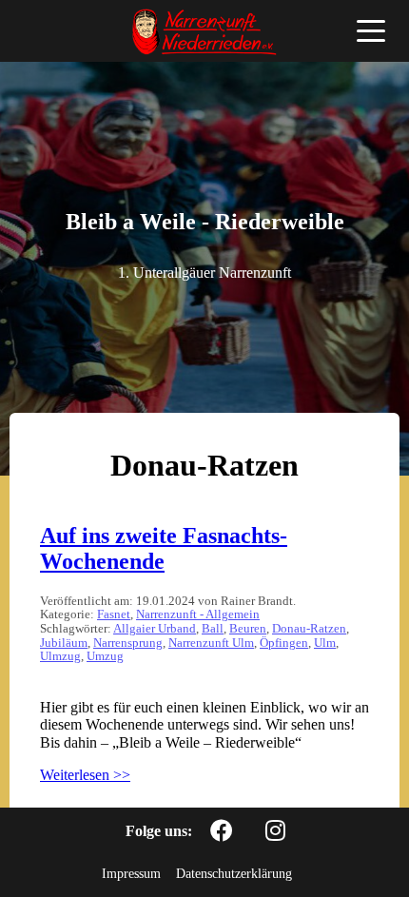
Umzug (105, 656)
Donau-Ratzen (309, 628)
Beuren (247, 628)
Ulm (325, 643)
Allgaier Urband (154, 628)
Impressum (131, 873)
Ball (213, 628)
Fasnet (113, 614)
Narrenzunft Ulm (211, 643)
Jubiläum (64, 643)
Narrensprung (128, 643)
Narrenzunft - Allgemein (198, 614)
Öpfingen (284, 643)
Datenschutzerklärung (234, 873)
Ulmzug (60, 656)
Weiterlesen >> (85, 775)
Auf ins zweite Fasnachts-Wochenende (163, 549)
